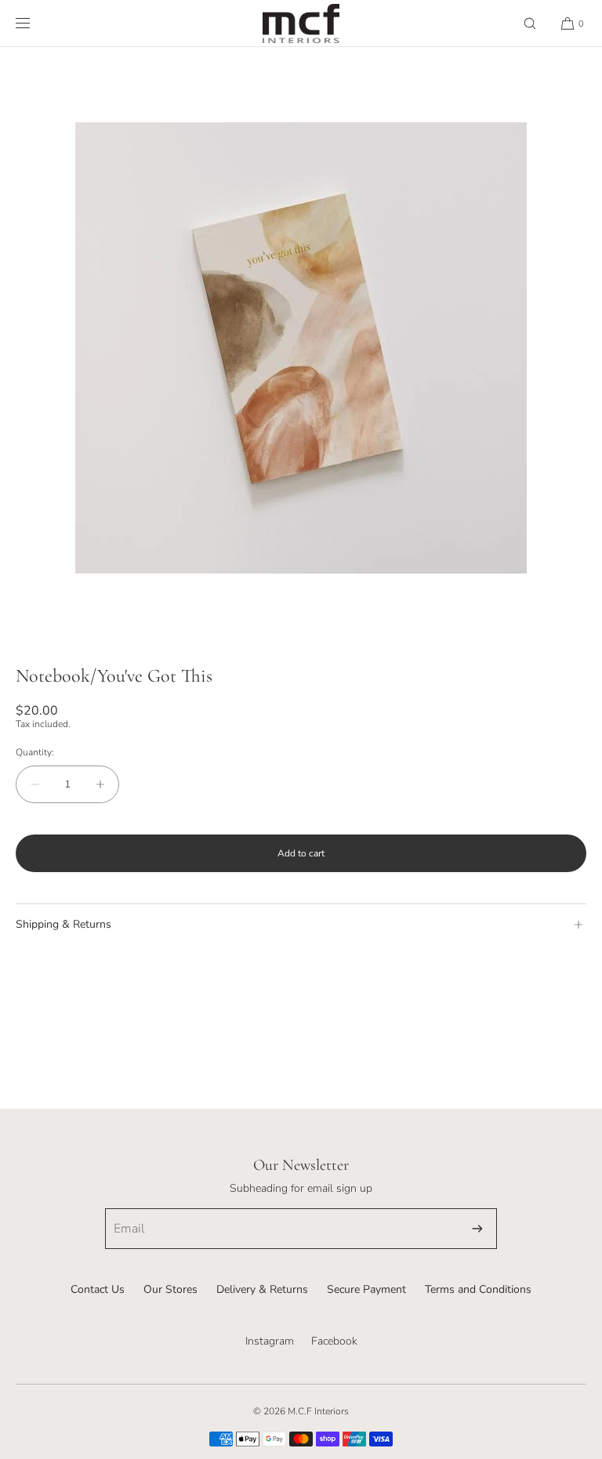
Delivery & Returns (262, 1289)
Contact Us (98, 1289)
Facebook (334, 1341)
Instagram (269, 1341)
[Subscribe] (477, 1228)
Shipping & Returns (63, 924)
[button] (530, 23)
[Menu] (35, 23)
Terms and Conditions (478, 1289)
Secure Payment (366, 1289)
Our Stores (170, 1289)
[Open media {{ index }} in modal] (301, 348)
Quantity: (35, 752)
